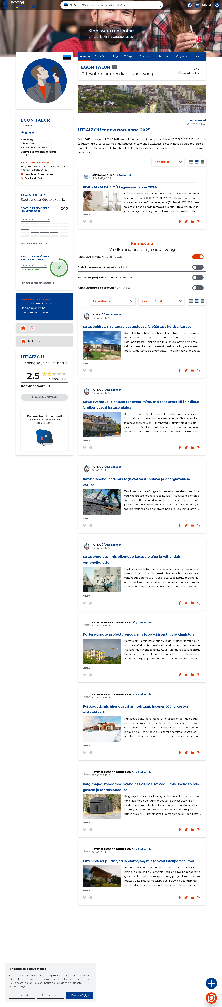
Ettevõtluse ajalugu (107, 56)
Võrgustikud (183, 56)
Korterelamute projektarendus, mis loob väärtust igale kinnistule (139, 634)
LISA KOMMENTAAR (44, 397)
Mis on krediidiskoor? (36, 283)
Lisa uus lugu (199, 984)
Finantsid (144, 56)
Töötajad (129, 56)
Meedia (85, 56)
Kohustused (163, 56)
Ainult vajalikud (50, 995)
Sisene (207, 5)
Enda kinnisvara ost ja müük (105, 267)
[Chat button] (189, 5)
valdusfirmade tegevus (35, 312)
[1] (191, 162)
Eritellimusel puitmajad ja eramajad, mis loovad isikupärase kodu (139, 861)
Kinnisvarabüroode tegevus (105, 287)
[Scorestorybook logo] (20, 5)
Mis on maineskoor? (35, 243)
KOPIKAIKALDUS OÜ (113, 175)
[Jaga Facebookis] (179, 370)
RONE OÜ (106, 314)
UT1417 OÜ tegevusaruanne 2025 (114, 129)
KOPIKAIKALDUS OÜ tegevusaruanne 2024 (120, 187)
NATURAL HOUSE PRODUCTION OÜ (123, 622)
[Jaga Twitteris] (186, 370)
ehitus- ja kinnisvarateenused (38, 303)
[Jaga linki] (198, 370)
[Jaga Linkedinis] (192, 370)
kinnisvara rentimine (33, 307)
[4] (202, 162)
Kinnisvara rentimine (100, 256)
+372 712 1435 (33, 177)
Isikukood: (28, 143)
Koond (199, 56)
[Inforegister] (32, 328)
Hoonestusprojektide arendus (107, 277)
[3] (197, 162)
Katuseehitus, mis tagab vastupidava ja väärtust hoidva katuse (137, 327)
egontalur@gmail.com (39, 174)
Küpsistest (22, 995)
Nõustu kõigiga (79, 995)
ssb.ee (86, 214)
